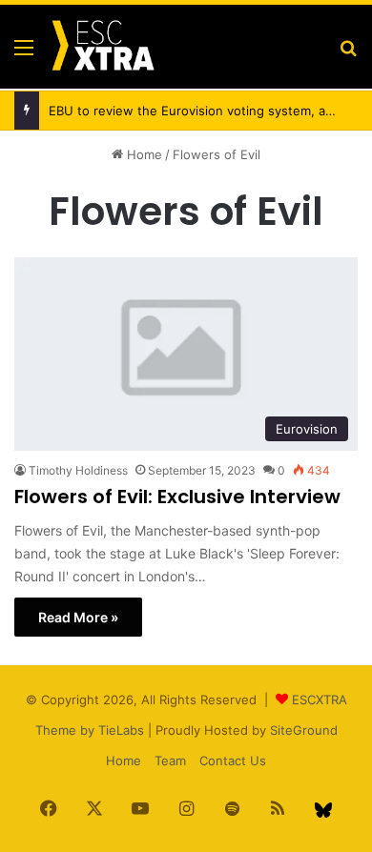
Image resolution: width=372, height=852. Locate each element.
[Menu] (23, 53)
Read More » (78, 617)
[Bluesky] (323, 810)
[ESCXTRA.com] (102, 46)
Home (142, 154)
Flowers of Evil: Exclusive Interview (177, 496)
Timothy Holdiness (78, 470)
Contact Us (232, 760)
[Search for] (348, 53)
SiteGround (304, 730)
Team (170, 760)
